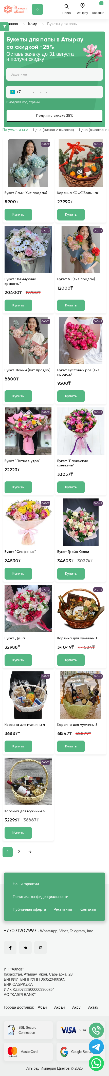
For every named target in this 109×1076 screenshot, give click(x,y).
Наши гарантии (26, 884)
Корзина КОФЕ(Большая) (78, 193)
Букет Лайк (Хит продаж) (26, 193)
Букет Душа (15, 638)
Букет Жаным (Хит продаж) (27, 370)
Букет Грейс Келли (73, 552)
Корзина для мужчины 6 (25, 811)
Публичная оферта (29, 909)
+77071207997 (20, 931)
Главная (11, 24)
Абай (42, 1007)
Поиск (66, 13)
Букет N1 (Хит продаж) (76, 279)
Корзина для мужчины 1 (77, 638)
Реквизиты (62, 909)
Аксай (59, 1007)
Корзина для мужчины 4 (25, 725)
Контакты (88, 909)
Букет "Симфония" (20, 552)
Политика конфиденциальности (40, 896)
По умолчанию (15, 129)
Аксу (76, 1007)
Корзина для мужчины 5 (77, 725)
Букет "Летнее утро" (22, 461)
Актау (93, 1007)
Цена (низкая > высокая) (53, 130)
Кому (32, 24)
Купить (18, 214)
